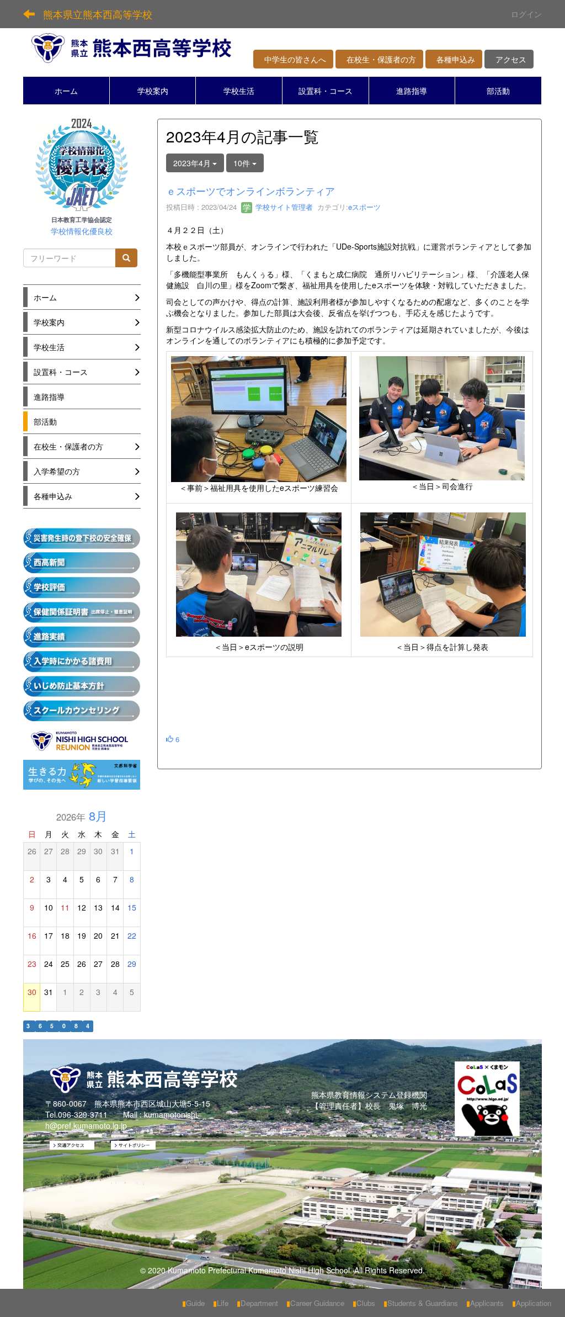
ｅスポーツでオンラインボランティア (250, 190)
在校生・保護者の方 (379, 59)
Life (220, 1303)
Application (531, 1303)
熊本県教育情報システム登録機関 (369, 1094)
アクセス (509, 59)
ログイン (526, 13)
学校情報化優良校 (82, 231)
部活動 (498, 90)
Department (257, 1303)
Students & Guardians (420, 1303)
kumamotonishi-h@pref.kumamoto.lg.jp (122, 1120)
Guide (193, 1303)
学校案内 (152, 90)
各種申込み (454, 59)
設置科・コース (326, 90)
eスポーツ (364, 207)
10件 (242, 162)
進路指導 (411, 90)
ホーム (66, 90)
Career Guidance (315, 1303)
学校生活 (238, 90)
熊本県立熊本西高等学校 (97, 14)
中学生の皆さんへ (293, 59)
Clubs (364, 1303)
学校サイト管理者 (283, 207)
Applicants (485, 1303)
